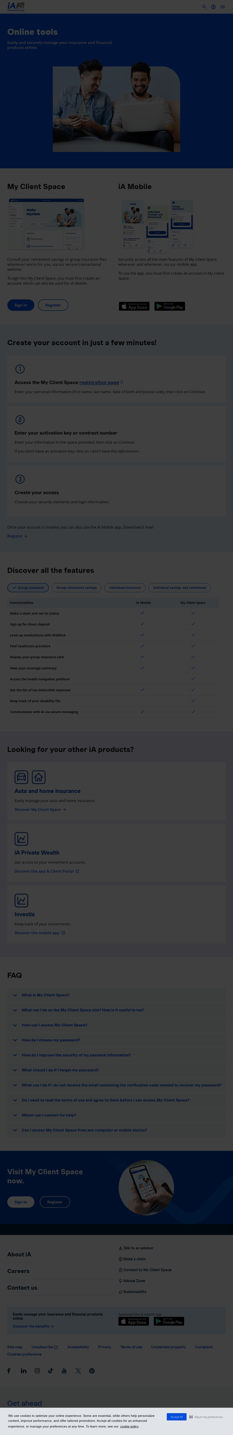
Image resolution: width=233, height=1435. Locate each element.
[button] (206, 1416)
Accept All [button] (177, 1417)
